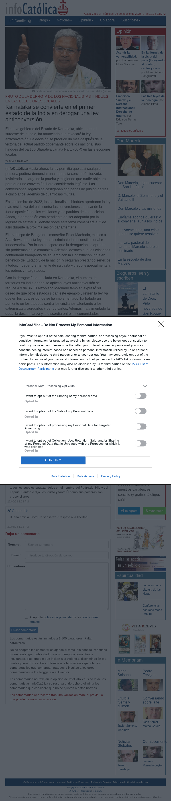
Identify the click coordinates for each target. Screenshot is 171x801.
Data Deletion (60, 476)
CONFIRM (53, 460)
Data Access (85, 476)
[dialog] (85, 401)
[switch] (141, 396)
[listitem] (85, 386)
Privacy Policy (110, 476)
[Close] (162, 325)
